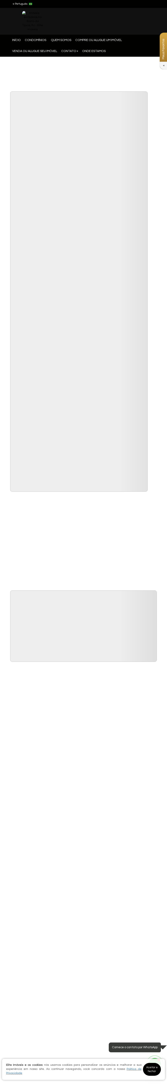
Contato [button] (68, 51)
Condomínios (36, 40)
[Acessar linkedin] (146, 4)
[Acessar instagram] (153, 4)
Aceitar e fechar (152, 1069)
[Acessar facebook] (138, 4)
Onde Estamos (94, 51)
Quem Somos (61, 40)
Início (16, 40)
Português (21, 3)
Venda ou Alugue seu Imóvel (34, 51)
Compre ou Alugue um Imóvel (98, 40)
